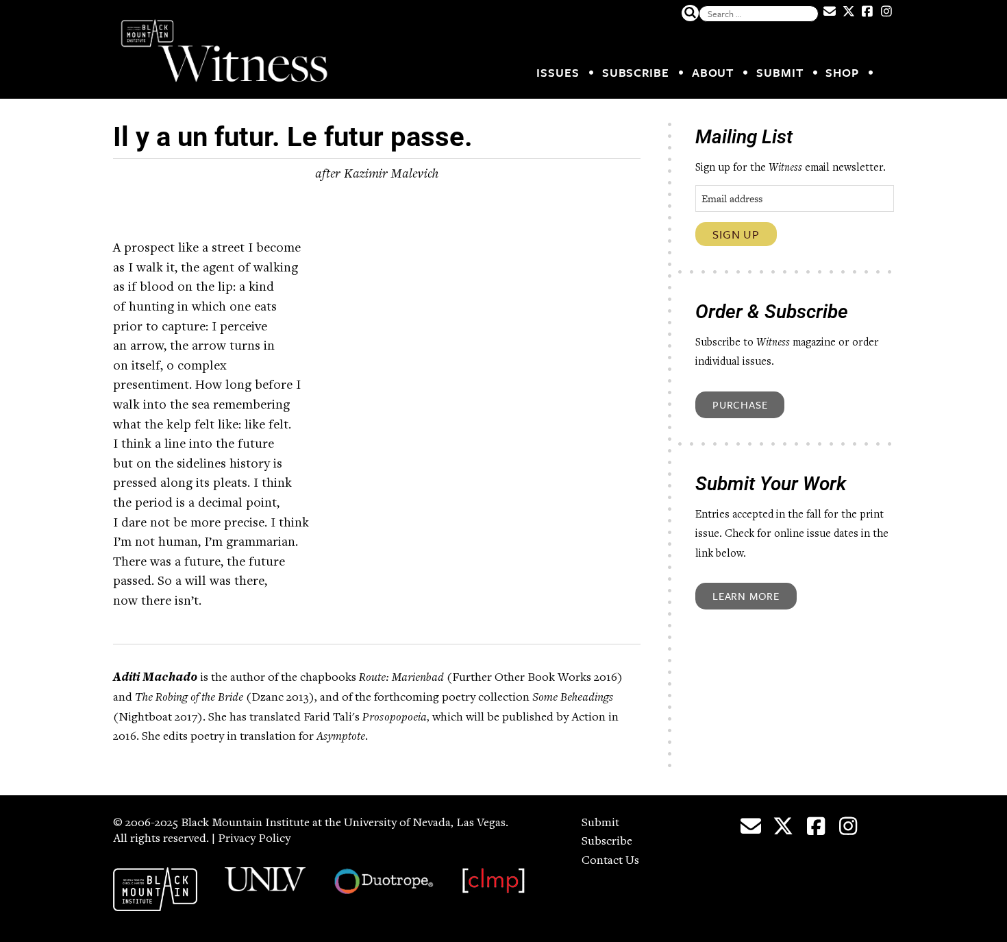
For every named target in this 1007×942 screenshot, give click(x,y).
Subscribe (635, 72)
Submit (779, 72)
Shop (842, 72)
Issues (557, 72)
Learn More (746, 595)
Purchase (739, 404)
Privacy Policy (254, 839)
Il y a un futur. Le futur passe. (293, 137)
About (713, 72)
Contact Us (610, 861)
